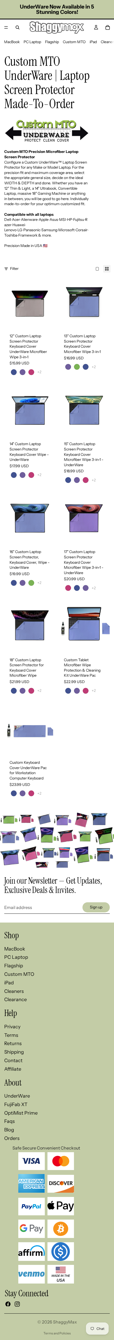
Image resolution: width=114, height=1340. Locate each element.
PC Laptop (32, 41)
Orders (12, 1138)
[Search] (17, 27)
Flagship (52, 41)
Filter (14, 268)
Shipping (14, 1052)
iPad (93, 41)
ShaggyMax (65, 1322)
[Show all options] (39, 372)
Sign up (96, 907)
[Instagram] (17, 1304)
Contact (13, 1060)
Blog (9, 1130)
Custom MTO (74, 41)
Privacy (12, 1027)
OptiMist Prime (21, 1113)
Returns (13, 1043)
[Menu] (6, 27)
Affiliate (12, 1069)
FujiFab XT (16, 1104)
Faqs (9, 1121)
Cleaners (14, 991)
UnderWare (17, 1096)
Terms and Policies (57, 1333)
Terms (11, 1035)
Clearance (15, 1000)
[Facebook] (8, 1304)
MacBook (12, 41)
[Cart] (107, 27)
